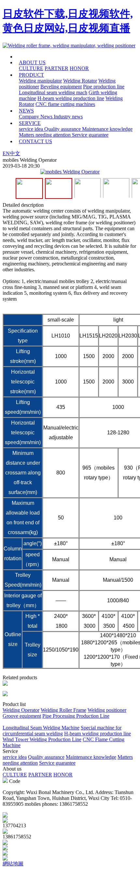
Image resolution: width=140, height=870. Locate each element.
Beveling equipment (61, 86)
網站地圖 (13, 863)
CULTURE (31, 68)
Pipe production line (103, 86)
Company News (36, 116)
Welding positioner (107, 710)
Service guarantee (90, 135)
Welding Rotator (80, 80)
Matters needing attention (45, 135)
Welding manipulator (40, 80)
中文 (15, 153)
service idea (31, 129)
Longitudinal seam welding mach (53, 92)
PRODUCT (31, 75)
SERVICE (30, 123)
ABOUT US (32, 62)
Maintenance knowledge (107, 129)
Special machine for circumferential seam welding (62, 730)
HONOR (79, 68)
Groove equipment (22, 716)
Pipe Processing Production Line (75, 716)
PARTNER (56, 68)
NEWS (26, 110)
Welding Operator (21, 710)
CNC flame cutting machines (65, 104)
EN (6, 153)
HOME (38, 56)
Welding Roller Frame (63, 710)
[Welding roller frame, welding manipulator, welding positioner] (69, 45)
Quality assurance (63, 129)
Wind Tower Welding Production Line (42, 739)
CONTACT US (35, 141)
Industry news (68, 116)
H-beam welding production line (70, 98)
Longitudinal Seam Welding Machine (41, 727)
